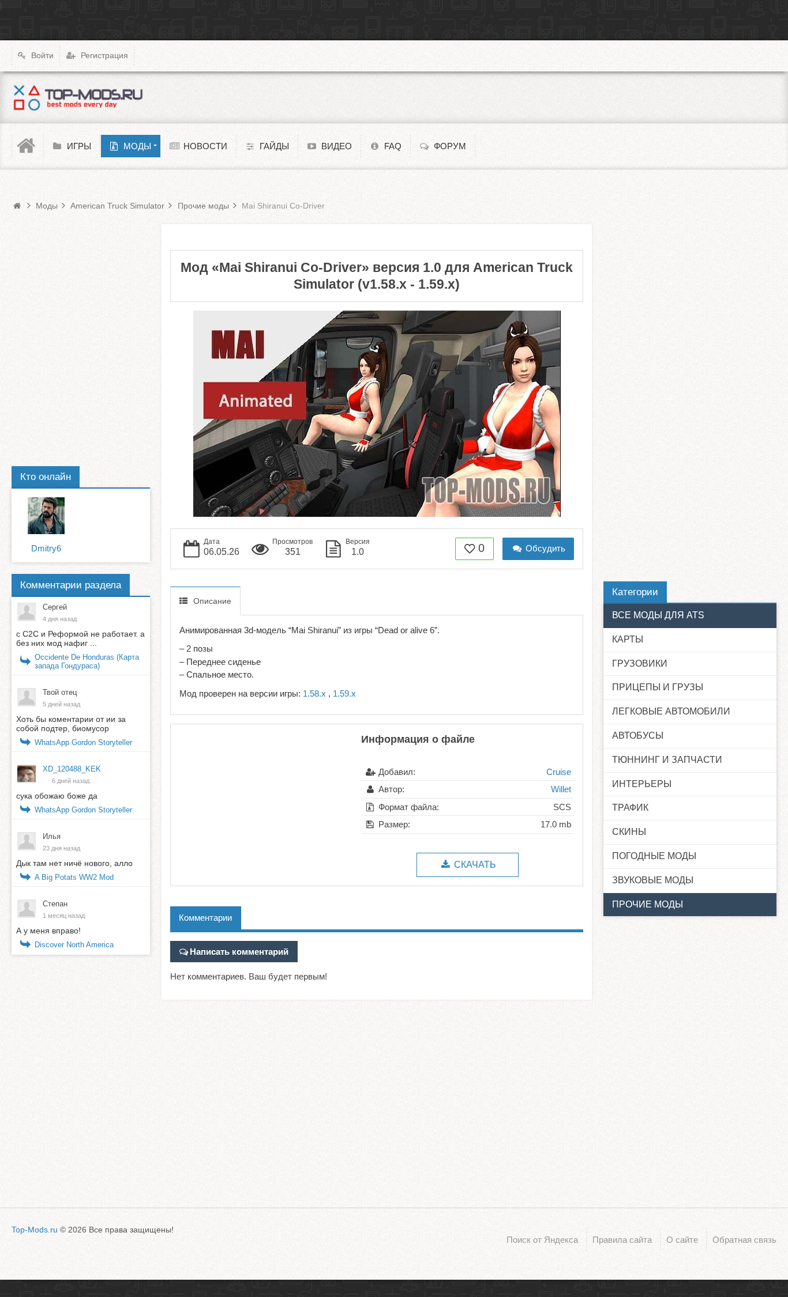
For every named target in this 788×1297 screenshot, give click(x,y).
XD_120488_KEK (72, 769)
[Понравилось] (470, 548)
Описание (212, 601)
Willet (561, 789)
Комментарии (205, 917)
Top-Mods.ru (35, 1229)
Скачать (474, 864)
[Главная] (27, 146)
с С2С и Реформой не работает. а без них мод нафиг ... (80, 638)
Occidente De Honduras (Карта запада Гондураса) (87, 661)
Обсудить (544, 548)
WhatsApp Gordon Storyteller (83, 742)
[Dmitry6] (46, 515)
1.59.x (344, 693)
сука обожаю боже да (56, 795)
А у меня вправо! (48, 930)
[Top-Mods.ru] (78, 97)
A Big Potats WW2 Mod (74, 877)
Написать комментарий (239, 951)
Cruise (558, 772)
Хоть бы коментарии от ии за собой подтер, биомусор (71, 723)
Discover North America (74, 944)
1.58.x (314, 693)
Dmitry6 (46, 548)
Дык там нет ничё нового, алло (74, 863)
